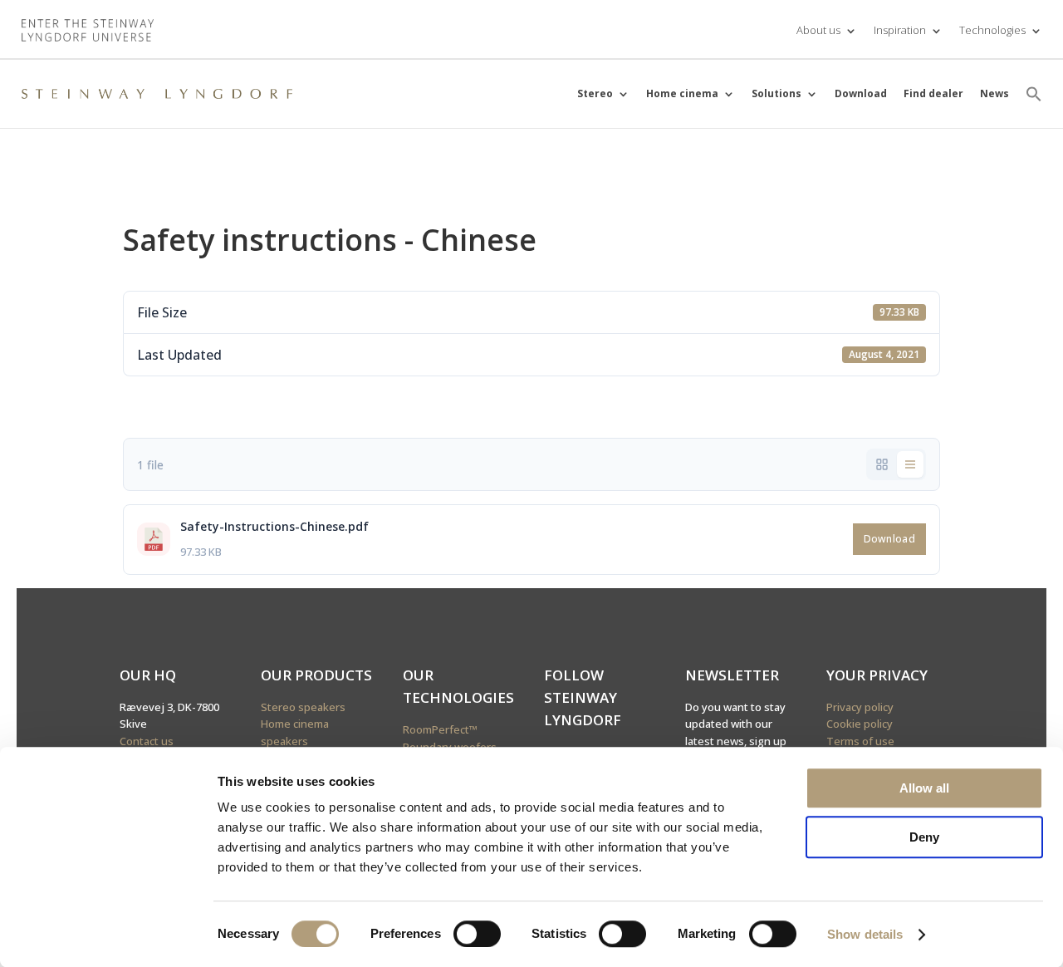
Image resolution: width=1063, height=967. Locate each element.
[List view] (910, 464)
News (994, 93)
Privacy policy (860, 706)
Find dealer (933, 93)
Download (861, 93)
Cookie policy (859, 723)
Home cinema (682, 93)
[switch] (477, 933)
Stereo (595, 93)
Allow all (924, 788)
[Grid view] (882, 464)
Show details (865, 934)
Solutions (776, 93)
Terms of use (860, 741)
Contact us (147, 741)
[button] (1034, 94)
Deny (924, 837)
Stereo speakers (303, 706)
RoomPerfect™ (440, 729)
